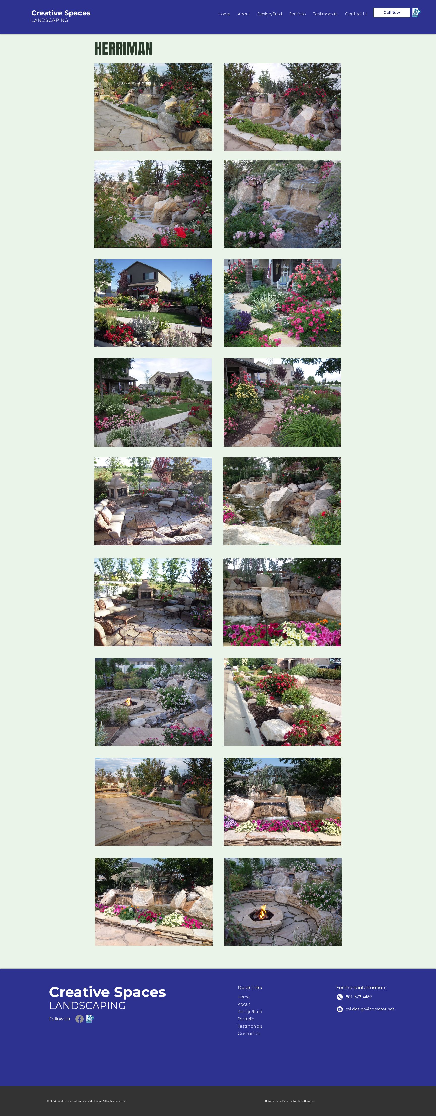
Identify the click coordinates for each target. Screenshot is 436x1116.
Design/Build (245, 1012)
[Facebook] (79, 1019)
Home (244, 997)
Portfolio (245, 1019)
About (244, 1004)
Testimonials (245, 1026)
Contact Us (245, 1034)
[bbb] (90, 1019)
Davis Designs (305, 1101)
